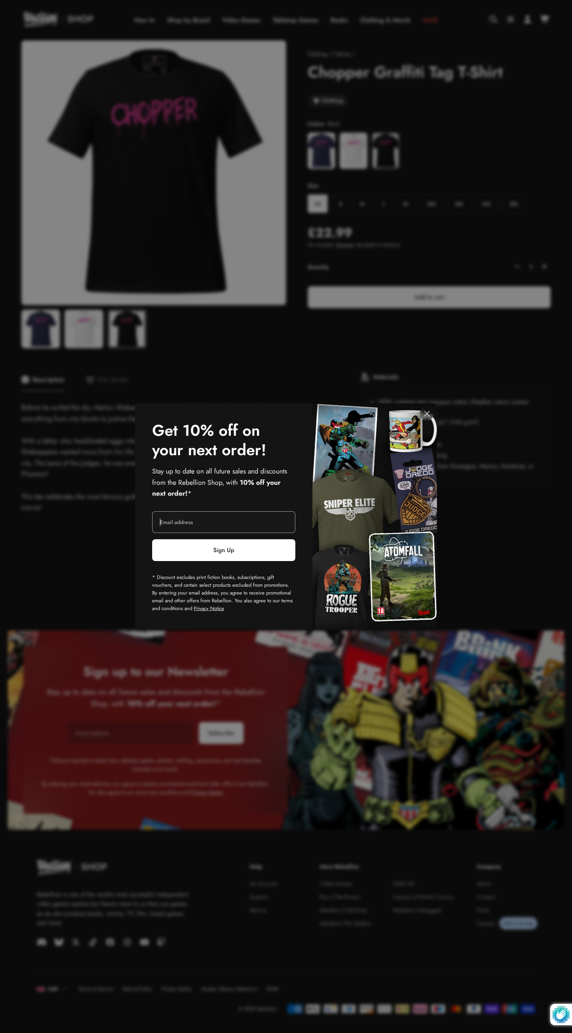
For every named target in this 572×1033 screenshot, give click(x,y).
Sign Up (223, 550)
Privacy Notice (209, 608)
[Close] (427, 414)
